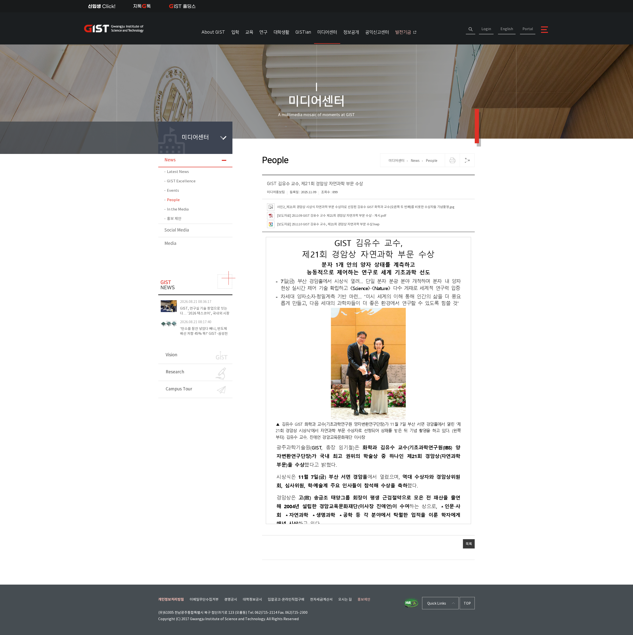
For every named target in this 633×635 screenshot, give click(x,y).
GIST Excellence (181, 181)
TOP (467, 604)
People (173, 200)
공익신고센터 (377, 32)
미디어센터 (327, 32)
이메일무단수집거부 (204, 600)
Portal (527, 29)
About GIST (213, 32)
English (506, 29)
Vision (171, 355)
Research (175, 372)
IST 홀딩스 (182, 6)
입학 (235, 32)
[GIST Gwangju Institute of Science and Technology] (115, 28)
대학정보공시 (252, 600)
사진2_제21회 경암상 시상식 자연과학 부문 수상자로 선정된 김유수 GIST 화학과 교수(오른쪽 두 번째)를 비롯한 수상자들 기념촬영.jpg (365, 207)
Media (170, 243)
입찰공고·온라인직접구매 (286, 600)
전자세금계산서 (321, 600)
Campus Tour (179, 389)
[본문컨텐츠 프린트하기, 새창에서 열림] (452, 160)
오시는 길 (345, 600)
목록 (469, 544)
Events (173, 191)
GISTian (303, 32)
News (170, 160)
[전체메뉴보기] (544, 29)
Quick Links (436, 604)
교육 (249, 32)
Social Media (176, 230)
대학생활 (281, 32)
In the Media (178, 209)
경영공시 (230, 600)
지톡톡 (142, 6)
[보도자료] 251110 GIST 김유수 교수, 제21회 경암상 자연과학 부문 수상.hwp (328, 224)
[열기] (467, 160)
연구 (263, 32)
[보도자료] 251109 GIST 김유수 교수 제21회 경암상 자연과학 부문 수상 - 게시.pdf (331, 215)
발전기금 (403, 32)
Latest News (178, 172)
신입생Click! (102, 6)
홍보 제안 (174, 219)
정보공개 (351, 32)
